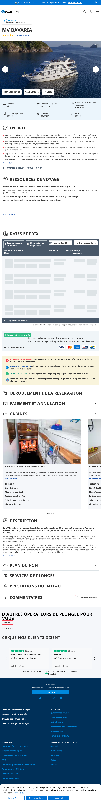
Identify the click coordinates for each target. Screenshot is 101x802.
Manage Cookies (14, 798)
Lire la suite (8, 163)
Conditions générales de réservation (18, 764)
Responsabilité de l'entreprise (63, 726)
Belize (53, 760)
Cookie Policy (18, 792)
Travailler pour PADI (59, 736)
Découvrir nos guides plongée (15, 723)
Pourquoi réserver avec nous (15, 746)
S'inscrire (50, 692)
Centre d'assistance (10, 778)
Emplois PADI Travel (11, 773)
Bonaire (53, 764)
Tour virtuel (32, 92)
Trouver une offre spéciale (14, 719)
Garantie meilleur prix (12, 751)
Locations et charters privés (14, 755)
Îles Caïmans (56, 751)
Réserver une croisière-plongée (16, 709)
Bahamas (54, 755)
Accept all (58, 798)
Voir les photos (12, 92)
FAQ (4, 760)
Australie (54, 746)
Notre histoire (56, 722)
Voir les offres (75, 2)
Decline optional (36, 798)
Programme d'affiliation (13, 769)
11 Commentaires (22, 35)
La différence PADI (58, 717)
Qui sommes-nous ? (59, 713)
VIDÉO (50, 92)
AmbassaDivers (57, 731)
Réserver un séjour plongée (14, 714)
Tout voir (8, 622)
